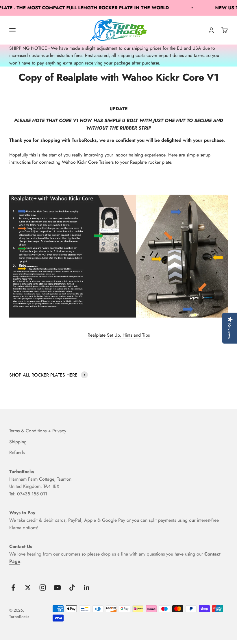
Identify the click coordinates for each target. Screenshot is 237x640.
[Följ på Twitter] (28, 587)
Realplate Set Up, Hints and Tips (119, 335)
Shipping (18, 441)
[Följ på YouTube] (57, 587)
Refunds (17, 452)
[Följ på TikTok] (72, 587)
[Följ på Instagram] (43, 587)
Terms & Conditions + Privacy (37, 430)
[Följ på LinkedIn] (87, 587)
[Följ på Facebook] (13, 587)
